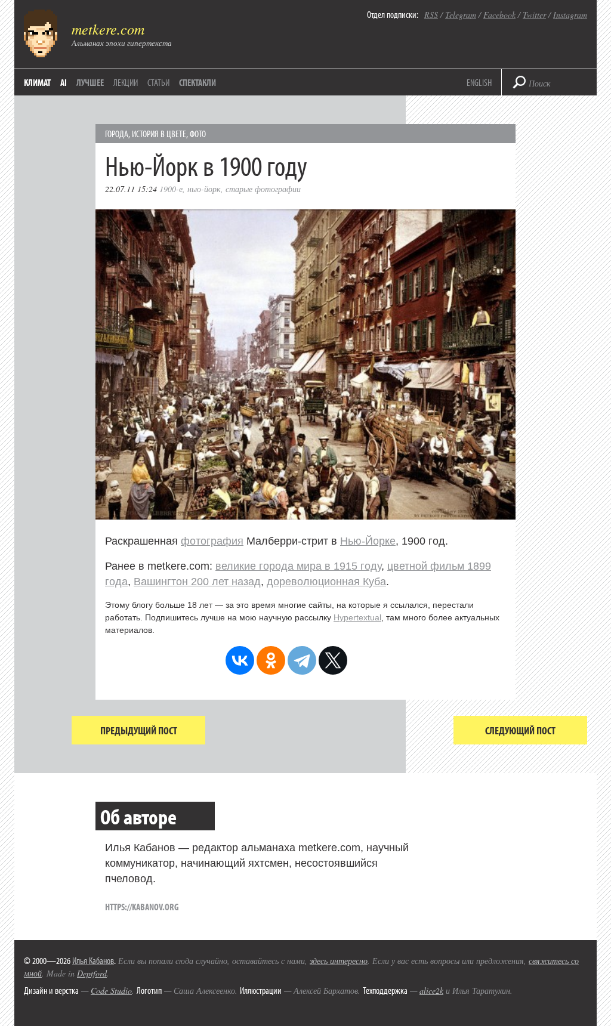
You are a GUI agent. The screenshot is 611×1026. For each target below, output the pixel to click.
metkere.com (108, 28)
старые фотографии (263, 188)
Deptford (92, 973)
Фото (198, 134)
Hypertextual (357, 617)
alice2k (431, 990)
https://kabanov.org (142, 906)
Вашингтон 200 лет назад (197, 582)
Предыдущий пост (138, 730)
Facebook (499, 14)
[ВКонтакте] (240, 660)
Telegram (460, 14)
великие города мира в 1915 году (298, 566)
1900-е (171, 188)
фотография (212, 541)
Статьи (158, 82)
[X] (333, 660)
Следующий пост (520, 730)
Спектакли (197, 82)
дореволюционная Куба (326, 582)
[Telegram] (302, 660)
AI (63, 82)
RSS (431, 14)
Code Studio (111, 990)
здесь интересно (339, 960)
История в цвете (159, 134)
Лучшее (90, 82)
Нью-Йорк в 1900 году (206, 165)
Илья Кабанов (93, 960)
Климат (37, 82)
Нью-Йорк (204, 188)
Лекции (125, 82)
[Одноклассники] (271, 660)
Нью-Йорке (368, 541)
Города (116, 134)
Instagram (570, 14)
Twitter (534, 14)
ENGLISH (479, 82)
